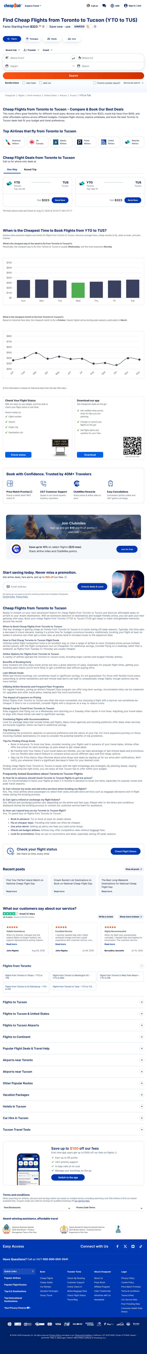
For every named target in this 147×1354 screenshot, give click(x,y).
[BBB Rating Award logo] (130, 1231)
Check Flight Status (125, 851)
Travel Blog (72, 1299)
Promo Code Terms (85, 1207)
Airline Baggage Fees (77, 1291)
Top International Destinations (13, 1300)
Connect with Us (94, 1246)
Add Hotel (31, 83)
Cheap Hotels (46, 1282)
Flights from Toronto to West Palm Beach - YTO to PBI (119, 976)
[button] (92, 6)
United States (50, 95)
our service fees (82, 1201)
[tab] (12, 39)
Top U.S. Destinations (15, 1291)
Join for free (127, 549)
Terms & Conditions (130, 1291)
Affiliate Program (102, 1286)
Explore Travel (32, 6)
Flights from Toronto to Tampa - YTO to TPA (23, 976)
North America (34, 95)
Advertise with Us (102, 1295)
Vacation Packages (49, 1291)
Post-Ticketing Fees (130, 1304)
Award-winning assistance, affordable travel (30, 1218)
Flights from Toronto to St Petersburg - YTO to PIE (26, 987)
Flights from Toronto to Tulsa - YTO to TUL (73, 986)
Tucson (73, 95)
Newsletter (99, 1299)
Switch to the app (68, 1177)
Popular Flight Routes (15, 1284)
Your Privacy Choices (15, 1307)
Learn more (73, 532)
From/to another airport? (108, 83)
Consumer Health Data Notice (131, 1310)
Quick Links (10, 1271)
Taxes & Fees (127, 1295)
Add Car (47, 83)
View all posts (132, 869)
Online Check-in (74, 1286)
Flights (21, 95)
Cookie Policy (127, 1282)
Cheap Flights (46, 1278)
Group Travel (46, 1295)
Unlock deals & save (92, 586)
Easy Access (13, 1246)
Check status (18, 454)
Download (90, 454)
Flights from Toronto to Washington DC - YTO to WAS (71, 976)
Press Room (99, 1282)
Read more (11, 891)
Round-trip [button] (11, 50)
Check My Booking (76, 1278)
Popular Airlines (12, 1278)
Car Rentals (45, 1286)
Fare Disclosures (12, 1207)
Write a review (106, 916)
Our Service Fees (129, 1299)
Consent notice (9, 597)
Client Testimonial (102, 1291)
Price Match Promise (131, 1286)
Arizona (63, 95)
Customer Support (75, 1282)
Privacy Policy (22, 597)
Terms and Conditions (83, 1335)
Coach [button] (46, 50)
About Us (98, 1278)
